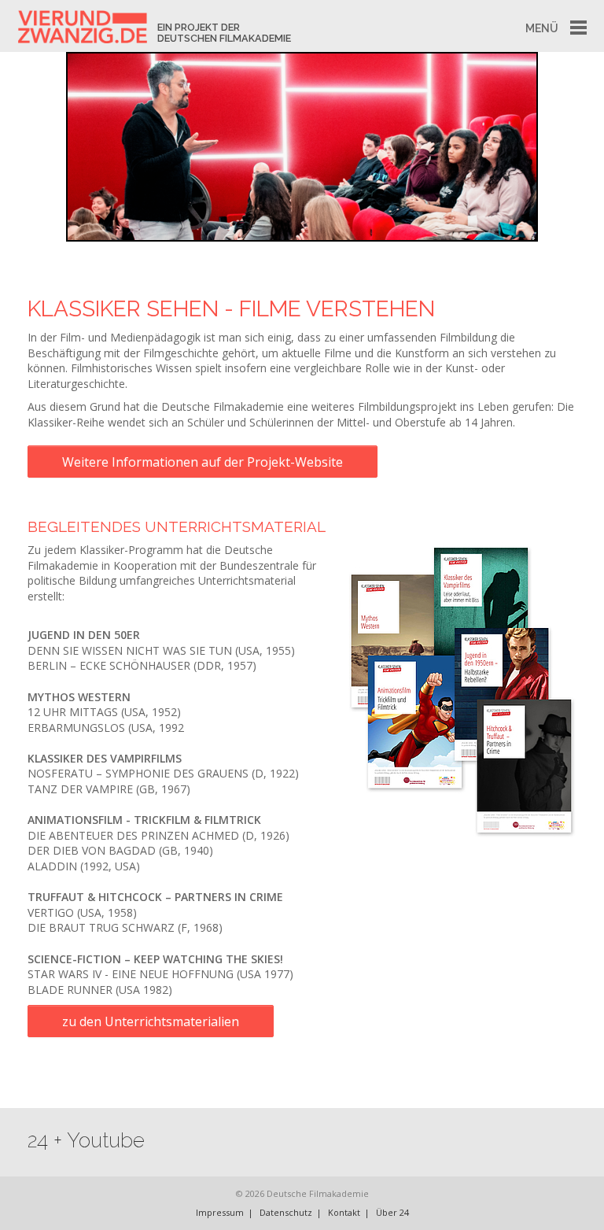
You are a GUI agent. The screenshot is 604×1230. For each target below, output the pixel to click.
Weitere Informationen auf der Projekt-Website (202, 462)
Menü (541, 28)
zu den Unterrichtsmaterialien (150, 1021)
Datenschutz (286, 1212)
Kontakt (344, 1212)
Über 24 (392, 1212)
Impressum (220, 1212)
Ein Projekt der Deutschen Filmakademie (224, 32)
